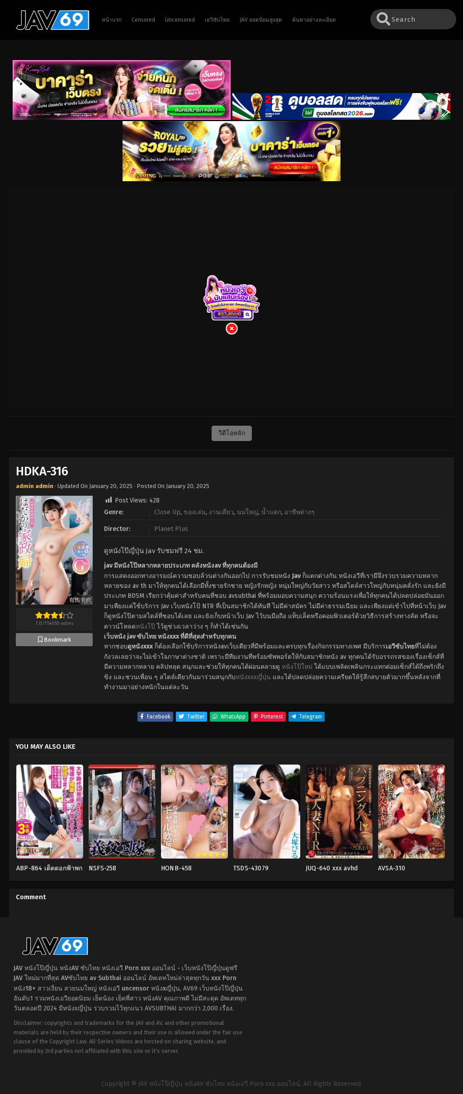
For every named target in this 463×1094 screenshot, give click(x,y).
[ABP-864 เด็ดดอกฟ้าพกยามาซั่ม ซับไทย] (49, 814)
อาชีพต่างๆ (299, 512)
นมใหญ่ (247, 512)
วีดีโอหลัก (231, 433)
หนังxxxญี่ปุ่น (253, 677)
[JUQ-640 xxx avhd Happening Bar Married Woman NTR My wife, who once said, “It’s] (339, 814)
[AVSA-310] (411, 814)
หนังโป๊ (145, 626)
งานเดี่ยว (221, 512)
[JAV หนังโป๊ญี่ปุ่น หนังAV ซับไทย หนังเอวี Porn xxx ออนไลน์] (48, 28)
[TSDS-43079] (266, 814)
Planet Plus (171, 529)
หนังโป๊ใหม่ (297, 667)
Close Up (167, 512)
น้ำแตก (271, 512)
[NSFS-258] (122, 814)
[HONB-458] (194, 814)
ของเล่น (195, 512)
